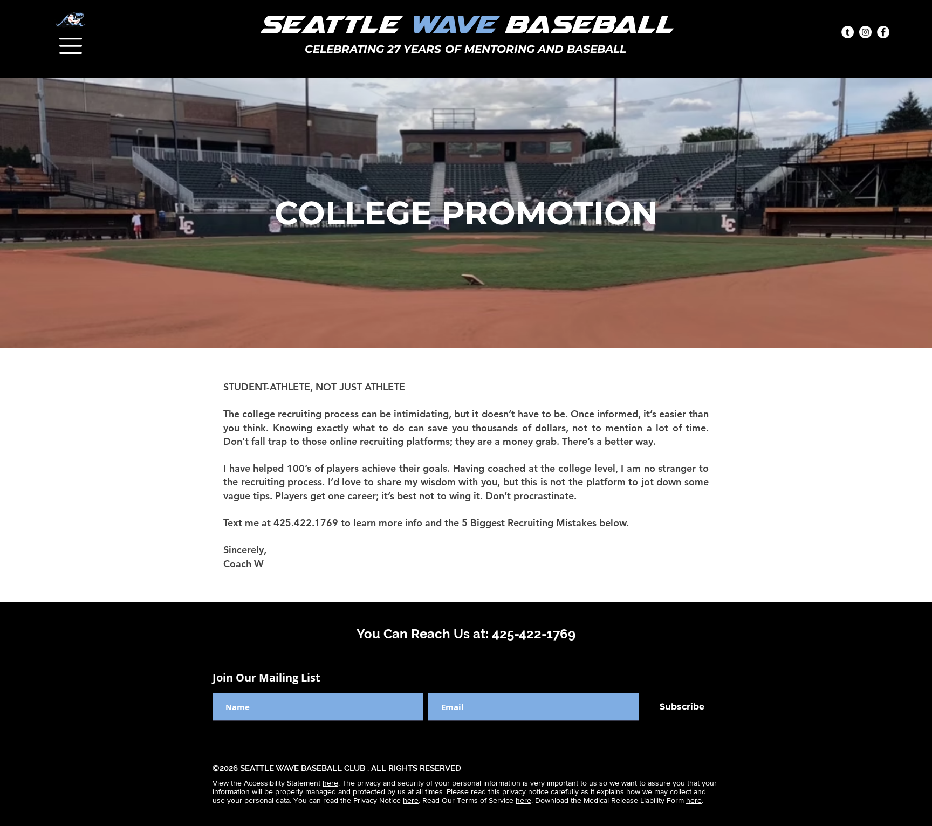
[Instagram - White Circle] (865, 32)
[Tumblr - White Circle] (847, 32)
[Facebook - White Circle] (883, 32)
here (330, 783)
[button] (70, 46)
